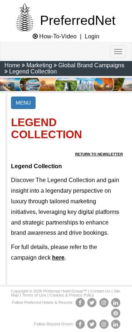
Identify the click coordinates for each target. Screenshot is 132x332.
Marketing (39, 65)
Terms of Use (34, 295)
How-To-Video (57, 36)
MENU (23, 103)
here (58, 257)
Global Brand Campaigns (91, 65)
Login (92, 36)
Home (12, 65)
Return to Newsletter (99, 154)
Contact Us (100, 291)
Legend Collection (33, 71)
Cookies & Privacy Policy (72, 295)
